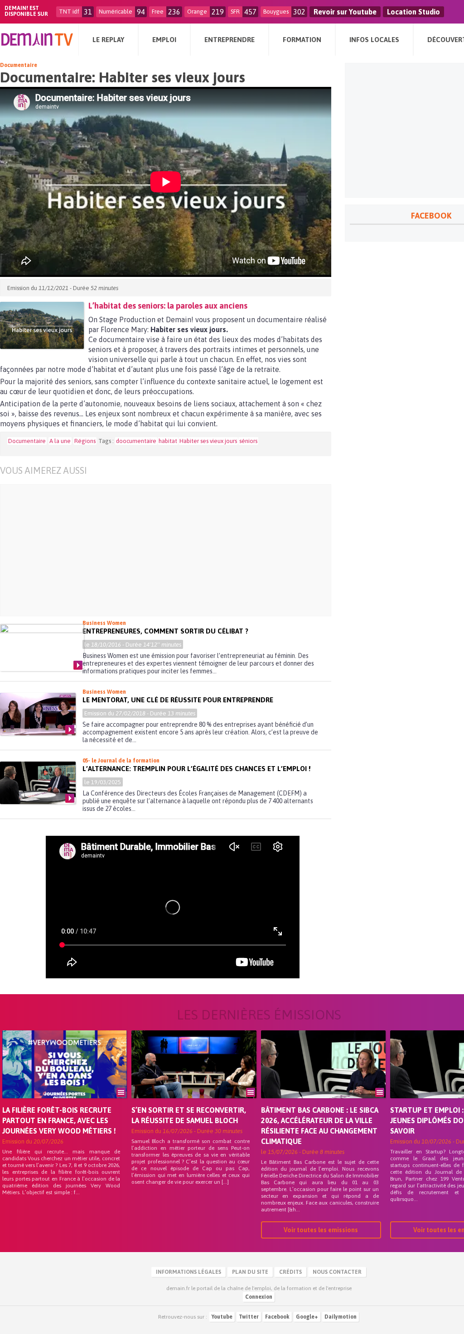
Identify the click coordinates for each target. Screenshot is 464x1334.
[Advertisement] (172, 550)
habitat (168, 441)
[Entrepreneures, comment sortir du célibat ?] (42, 647)
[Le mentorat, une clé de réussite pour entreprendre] (38, 714)
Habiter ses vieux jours (208, 441)
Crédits (290, 1272)
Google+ (307, 1317)
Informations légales (188, 1272)
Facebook (277, 1317)
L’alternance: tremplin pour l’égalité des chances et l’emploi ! (196, 768)
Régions (85, 441)
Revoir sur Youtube (345, 12)
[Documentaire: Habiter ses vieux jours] (42, 325)
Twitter (249, 1317)
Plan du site (250, 1272)
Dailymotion (340, 1317)
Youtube (222, 1317)
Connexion (258, 1297)
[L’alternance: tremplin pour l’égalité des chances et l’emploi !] (38, 783)
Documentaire (18, 65)
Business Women (104, 623)
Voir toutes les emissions (321, 1230)
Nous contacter (337, 1272)
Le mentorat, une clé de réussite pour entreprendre (177, 700)
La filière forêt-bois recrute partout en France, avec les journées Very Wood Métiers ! (59, 1120)
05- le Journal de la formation (121, 761)
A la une (60, 441)
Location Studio (413, 12)
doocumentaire (136, 441)
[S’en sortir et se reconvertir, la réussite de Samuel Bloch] (193, 1077)
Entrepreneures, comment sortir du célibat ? (165, 631)
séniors (248, 441)
